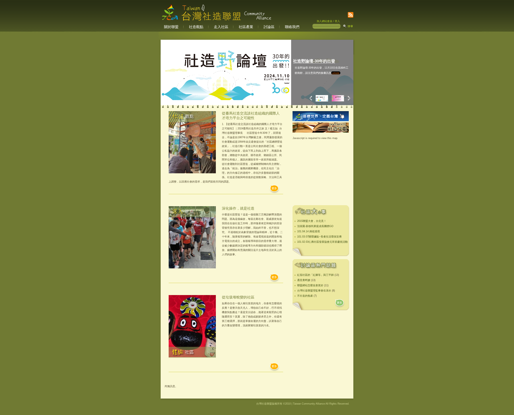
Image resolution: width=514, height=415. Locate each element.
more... (274, 189)
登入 (337, 21)
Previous (311, 98)
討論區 (269, 27)
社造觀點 (196, 27)
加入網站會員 (324, 21)
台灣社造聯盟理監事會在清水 (314, 290)
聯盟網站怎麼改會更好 (310, 285)
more (339, 303)
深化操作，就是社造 (238, 208)
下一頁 (348, 98)
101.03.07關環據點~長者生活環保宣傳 (319, 236)
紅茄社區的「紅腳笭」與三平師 (315, 274)
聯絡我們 (292, 27)
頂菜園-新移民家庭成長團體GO (315, 226)
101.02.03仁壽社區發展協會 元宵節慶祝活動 (322, 241)
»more (317, 88)
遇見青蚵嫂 (303, 280)
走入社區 (221, 27)
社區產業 (246, 27)
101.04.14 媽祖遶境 (308, 231)
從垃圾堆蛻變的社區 (238, 297)
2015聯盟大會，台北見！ (311, 220)
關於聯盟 (171, 27)
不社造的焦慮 (305, 295)
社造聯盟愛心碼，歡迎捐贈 (317, 61)
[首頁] (216, 20)
